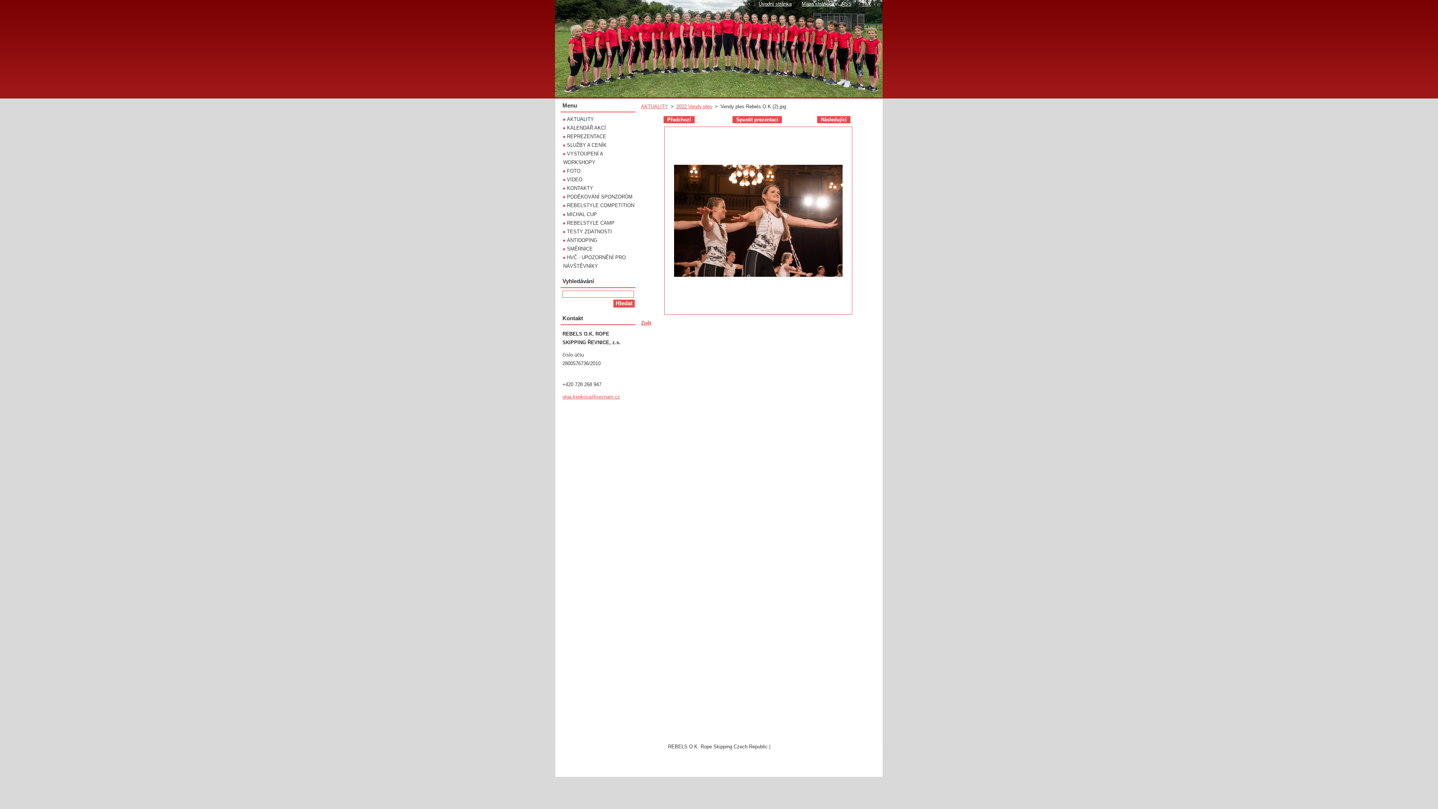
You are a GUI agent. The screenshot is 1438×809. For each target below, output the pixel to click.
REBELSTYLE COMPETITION (600, 205)
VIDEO (574, 179)
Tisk (866, 4)
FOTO (573, 171)
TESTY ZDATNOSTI (589, 231)
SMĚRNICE (580, 249)
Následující (834, 119)
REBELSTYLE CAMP (591, 223)
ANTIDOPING (582, 240)
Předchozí (679, 119)
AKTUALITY (654, 106)
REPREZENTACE (586, 136)
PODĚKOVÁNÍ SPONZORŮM (599, 197)
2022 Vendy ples (694, 106)
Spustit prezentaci (757, 119)
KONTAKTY (580, 188)
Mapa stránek (816, 4)
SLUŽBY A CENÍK (587, 145)
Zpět (646, 323)
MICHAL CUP (582, 214)
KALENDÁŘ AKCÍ (586, 128)
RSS (846, 4)
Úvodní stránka (775, 4)
